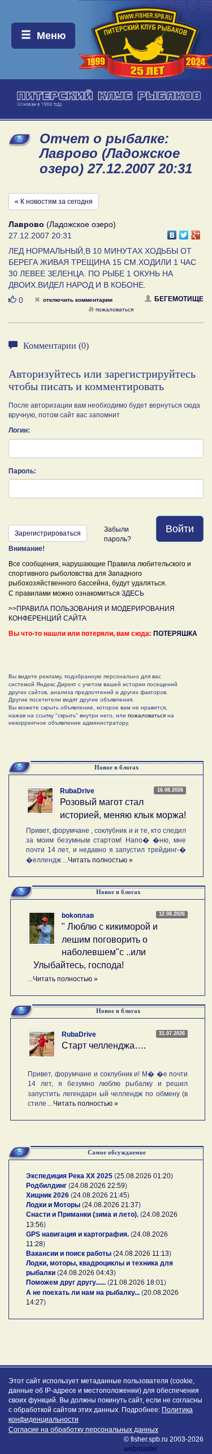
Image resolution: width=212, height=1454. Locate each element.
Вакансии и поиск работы (68, 1254)
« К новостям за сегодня (54, 202)
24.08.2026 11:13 (142, 1254)
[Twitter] (184, 232)
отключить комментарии (78, 300)
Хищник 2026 (47, 1195)
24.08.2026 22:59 (98, 1186)
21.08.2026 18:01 (137, 1282)
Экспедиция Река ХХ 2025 (69, 1176)
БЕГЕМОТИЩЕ (179, 299)
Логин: (19, 430)
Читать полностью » (100, 860)
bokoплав (78, 916)
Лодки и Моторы (53, 1205)
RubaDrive (77, 791)
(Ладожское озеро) (62, 224)
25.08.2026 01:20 (143, 1176)
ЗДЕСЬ (133, 593)
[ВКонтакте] (172, 232)
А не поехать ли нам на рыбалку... (83, 1293)
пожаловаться (114, 309)
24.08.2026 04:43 (86, 1273)
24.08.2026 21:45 (100, 1195)
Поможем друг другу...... (66, 1282)
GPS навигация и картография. (77, 1234)
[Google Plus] (196, 232)
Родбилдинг (46, 1186)
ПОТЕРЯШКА (175, 634)
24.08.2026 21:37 (111, 1205)
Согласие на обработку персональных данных (83, 1430)
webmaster (141, 1449)
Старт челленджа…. (104, 1045)
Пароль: (22, 471)
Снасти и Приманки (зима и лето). (82, 1214)
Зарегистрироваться (48, 533)
